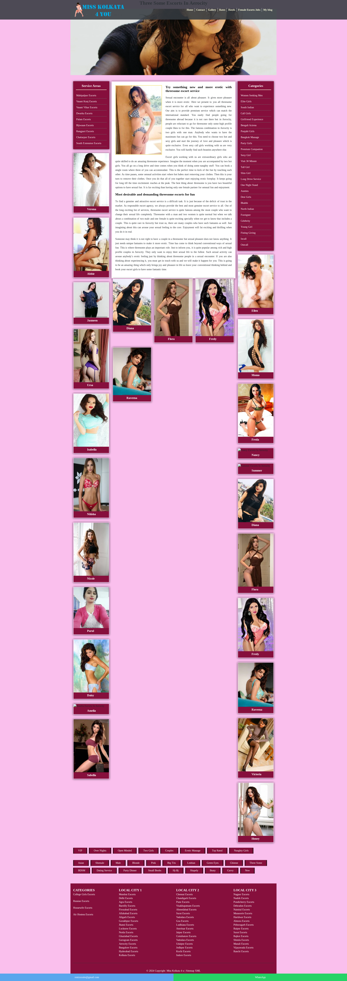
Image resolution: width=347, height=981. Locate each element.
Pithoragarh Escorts (244, 924)
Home (190, 10)
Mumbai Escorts (127, 894)
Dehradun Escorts (243, 905)
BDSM (81, 870)
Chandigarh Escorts (186, 898)
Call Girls (246, 113)
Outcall (244, 244)
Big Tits (171, 863)
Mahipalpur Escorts (86, 95)
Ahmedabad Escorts (186, 909)
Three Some (256, 863)
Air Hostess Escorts (83, 914)
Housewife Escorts (82, 907)
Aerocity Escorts (127, 943)
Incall (244, 238)
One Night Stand (249, 185)
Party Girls (246, 143)
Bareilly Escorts (127, 905)
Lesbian (191, 863)
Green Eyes (213, 863)
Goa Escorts (182, 921)
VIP (80, 850)
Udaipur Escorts (184, 943)
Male (118, 863)
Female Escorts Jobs (249, 10)
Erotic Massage (192, 850)
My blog (267, 10)
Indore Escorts (183, 955)
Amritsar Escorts (184, 928)
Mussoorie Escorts (243, 913)
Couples (169, 850)
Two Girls (148, 850)
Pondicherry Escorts (244, 902)
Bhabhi (244, 203)
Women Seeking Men (252, 95)
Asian (81, 863)
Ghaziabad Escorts (128, 936)
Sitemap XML (193, 970)
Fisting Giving (248, 232)
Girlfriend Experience (252, 119)
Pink (153, 863)
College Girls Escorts (84, 894)
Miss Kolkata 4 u (175, 970)
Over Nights (100, 850)
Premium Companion (252, 149)
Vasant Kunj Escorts (86, 101)
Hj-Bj (176, 870)
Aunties (245, 191)
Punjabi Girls (247, 131)
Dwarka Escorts (84, 113)
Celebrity (245, 221)
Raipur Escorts (241, 928)
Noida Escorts (126, 932)
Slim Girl (245, 173)
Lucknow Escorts (128, 928)
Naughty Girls (241, 850)
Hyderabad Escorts (128, 951)
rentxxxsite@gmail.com (87, 977)
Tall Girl (245, 167)
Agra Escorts (125, 902)
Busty (213, 870)
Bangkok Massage (250, 137)
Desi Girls (246, 197)
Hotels (231, 10)
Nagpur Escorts (241, 894)
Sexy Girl (246, 155)
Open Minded (125, 850)
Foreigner (246, 215)
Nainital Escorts (242, 909)
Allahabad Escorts (128, 913)
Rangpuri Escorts (85, 131)
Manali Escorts (241, 943)
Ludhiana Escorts (185, 924)
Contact (200, 10)
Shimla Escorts (241, 940)
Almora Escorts (241, 921)
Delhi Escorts (126, 898)
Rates (222, 10)
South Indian (247, 107)
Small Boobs (154, 870)
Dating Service (104, 870)
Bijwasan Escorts (85, 125)
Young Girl (246, 227)
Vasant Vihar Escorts (86, 107)
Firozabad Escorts (128, 909)
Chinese (234, 863)
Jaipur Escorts (183, 932)
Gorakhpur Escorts (128, 921)
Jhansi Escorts (126, 924)
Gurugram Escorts (128, 940)
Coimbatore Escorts (186, 936)
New (247, 870)
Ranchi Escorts (241, 951)
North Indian (247, 209)
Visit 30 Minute (249, 161)
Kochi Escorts (183, 951)
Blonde (136, 863)
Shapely (194, 870)
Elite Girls (246, 101)
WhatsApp (260, 977)
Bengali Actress (248, 125)
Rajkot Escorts (241, 936)
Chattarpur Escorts (85, 137)
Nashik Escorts (241, 898)
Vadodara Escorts (185, 917)
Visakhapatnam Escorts (188, 905)
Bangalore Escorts (128, 947)
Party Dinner (130, 870)
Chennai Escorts (184, 894)
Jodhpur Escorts (184, 947)
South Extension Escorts (88, 143)
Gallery (212, 10)
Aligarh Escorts (127, 917)
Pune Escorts (182, 902)
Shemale (99, 863)
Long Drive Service (251, 179)
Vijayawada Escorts (243, 947)
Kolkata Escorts (127, 955)
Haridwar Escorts (242, 917)
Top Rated (217, 850)
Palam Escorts (83, 119)
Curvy (230, 870)
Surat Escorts (183, 913)
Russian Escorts (81, 901)
